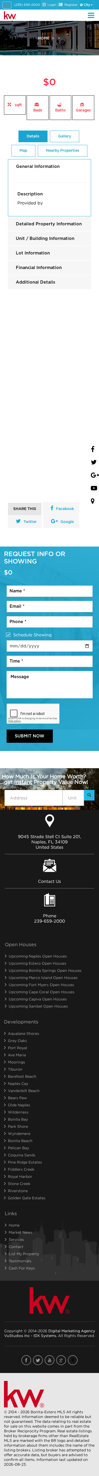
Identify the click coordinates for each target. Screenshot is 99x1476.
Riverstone (18, 1191)
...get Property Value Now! (44, 779)
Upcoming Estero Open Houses (37, 963)
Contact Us (49, 881)
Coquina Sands (21, 1155)
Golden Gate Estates (26, 1198)
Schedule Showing (32, 634)
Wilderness (18, 1112)
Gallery (64, 136)
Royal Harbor (20, 1176)
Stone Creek (19, 1184)
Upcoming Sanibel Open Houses (38, 1006)
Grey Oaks (17, 1041)
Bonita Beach (20, 1141)
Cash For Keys (22, 1268)
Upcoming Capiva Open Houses (38, 999)
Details (33, 136)
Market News (20, 1232)
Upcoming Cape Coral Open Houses (41, 992)
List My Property (24, 1254)
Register (71, 4)
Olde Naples (19, 1105)
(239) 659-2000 (27, 4)
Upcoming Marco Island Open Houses (43, 977)
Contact (16, 1247)
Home (43, 38)
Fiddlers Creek (21, 1169)
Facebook (65, 509)
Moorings (16, 1062)
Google (67, 522)
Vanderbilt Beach (24, 1091)
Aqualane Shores (23, 1033)
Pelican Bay (18, 1148)
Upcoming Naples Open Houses (38, 956)
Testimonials (20, 1261)
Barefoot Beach (22, 1076)
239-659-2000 (49, 921)
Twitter (30, 522)
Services (16, 1239)
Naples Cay (18, 1083)
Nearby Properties (62, 151)
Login (52, 4)
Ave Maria (17, 1055)
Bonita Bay (18, 1119)
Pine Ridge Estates (25, 1162)
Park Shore (18, 1126)
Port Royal (17, 1048)
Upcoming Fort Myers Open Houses (41, 985)
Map (23, 151)
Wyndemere (19, 1133)
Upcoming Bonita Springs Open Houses (45, 970)
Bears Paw (17, 1098)
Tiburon (15, 1069)
